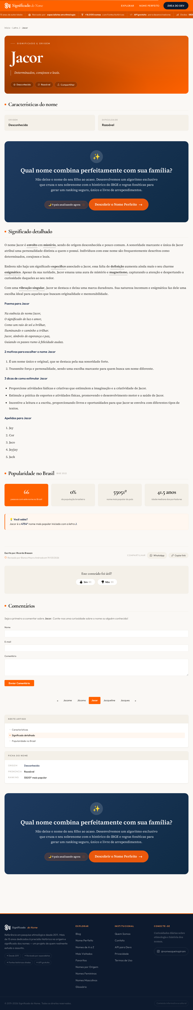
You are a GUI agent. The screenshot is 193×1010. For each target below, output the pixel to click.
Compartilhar (67, 84)
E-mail (8, 641)
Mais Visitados (84, 953)
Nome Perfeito (149, 5)
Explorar (127, 5)
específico (58, 266)
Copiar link (180, 555)
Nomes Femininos (86, 973)
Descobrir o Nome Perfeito (119, 204)
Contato (120, 940)
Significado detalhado (23, 735)
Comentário (10, 656)
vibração (25, 288)
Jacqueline (109, 700)
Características (20, 729)
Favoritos (81, 960)
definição (117, 266)
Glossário (81, 987)
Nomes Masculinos (86, 980)
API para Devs (123, 947)
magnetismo (118, 272)
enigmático (13, 272)
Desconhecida (24, 84)
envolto (32, 245)
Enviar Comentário (19, 683)
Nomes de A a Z (85, 947)
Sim (87, 582)
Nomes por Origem (87, 967)
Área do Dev (176, 5)
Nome (7, 627)
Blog (78, 934)
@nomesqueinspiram (173, 951)
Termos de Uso (123, 960)
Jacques (125, 700)
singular (38, 288)
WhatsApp (158, 555)
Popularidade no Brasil (24, 740)
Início (7, 27)
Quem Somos (122, 934)
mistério (49, 245)
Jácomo (81, 700)
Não (109, 582)
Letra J (16, 27)
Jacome (67, 700)
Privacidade (122, 953)
